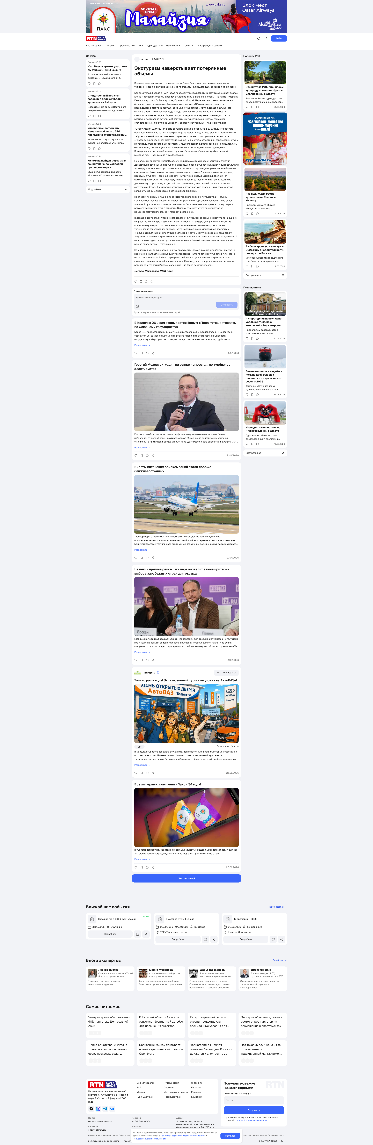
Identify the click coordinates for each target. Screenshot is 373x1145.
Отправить (254, 1110)
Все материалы (94, 45)
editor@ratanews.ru (97, 1130)
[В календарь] (137, 934)
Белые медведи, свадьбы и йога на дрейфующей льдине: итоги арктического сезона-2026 (264, 376)
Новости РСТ (251, 56)
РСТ (141, 45)
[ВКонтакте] (112, 1109)
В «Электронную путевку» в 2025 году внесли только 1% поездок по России (265, 250)
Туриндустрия (155, 45)
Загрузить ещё (186, 878)
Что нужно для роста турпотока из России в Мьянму (261, 197)
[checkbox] (225, 1117)
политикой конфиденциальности (251, 1120)
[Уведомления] (266, 38)
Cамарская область (228, 746)
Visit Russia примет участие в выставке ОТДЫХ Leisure (107, 68)
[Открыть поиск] (259, 38)
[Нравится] (89, 83)
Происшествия (127, 45)
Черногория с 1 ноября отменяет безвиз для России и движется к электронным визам (211, 1051)
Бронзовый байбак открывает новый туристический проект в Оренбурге (161, 1049)
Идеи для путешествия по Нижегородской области (263, 429)
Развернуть (140, 345)
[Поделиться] (151, 281)
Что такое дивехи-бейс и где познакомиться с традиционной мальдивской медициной (261, 1051)
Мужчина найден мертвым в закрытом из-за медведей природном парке (107, 164)
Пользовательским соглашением (149, 1138)
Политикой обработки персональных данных (183, 1135)
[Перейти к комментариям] (99, 83)
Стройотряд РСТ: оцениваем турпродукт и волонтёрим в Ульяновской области (265, 90)
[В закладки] (94, 83)
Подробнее (110, 934)
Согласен (230, 1135)
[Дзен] (91, 1109)
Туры (139, 746)
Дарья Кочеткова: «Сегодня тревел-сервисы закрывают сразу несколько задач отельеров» (107, 1051)
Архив (144, 59)
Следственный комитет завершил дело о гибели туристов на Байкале (104, 99)
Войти (279, 38)
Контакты (196, 1087)
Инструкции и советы (210, 45)
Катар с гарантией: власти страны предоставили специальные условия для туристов (208, 1023)
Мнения (111, 45)
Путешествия (173, 45)
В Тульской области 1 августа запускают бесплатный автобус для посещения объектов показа (161, 1023)
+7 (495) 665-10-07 (141, 1121)
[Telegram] (105, 1109)
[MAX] (98, 1109)
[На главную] (96, 38)
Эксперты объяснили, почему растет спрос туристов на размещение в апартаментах (261, 1021)
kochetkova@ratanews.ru (100, 1121)
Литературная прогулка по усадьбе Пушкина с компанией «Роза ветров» (263, 322)
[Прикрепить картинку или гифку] (137, 306)
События (189, 45)
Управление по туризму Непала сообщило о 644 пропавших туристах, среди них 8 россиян (106, 133)
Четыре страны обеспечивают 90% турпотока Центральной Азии (109, 1021)
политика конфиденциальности (103, 1141)
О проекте (197, 1082)
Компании (196, 1096)
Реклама (196, 1092)
